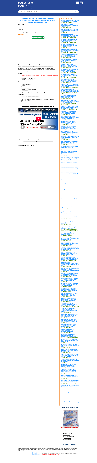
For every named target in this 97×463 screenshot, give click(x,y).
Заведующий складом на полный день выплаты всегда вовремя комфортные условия (69, 30)
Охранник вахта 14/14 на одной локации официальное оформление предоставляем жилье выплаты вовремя (70, 387)
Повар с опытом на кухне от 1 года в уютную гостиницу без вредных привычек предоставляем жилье (69, 294)
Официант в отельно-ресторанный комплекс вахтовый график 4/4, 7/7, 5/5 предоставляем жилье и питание (69, 173)
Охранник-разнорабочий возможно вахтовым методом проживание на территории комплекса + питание (68, 299)
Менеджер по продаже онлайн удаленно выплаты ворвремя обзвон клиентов (70, 21)
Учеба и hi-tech (66, 435)
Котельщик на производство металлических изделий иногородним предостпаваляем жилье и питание (69, 35)
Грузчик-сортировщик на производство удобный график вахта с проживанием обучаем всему (69, 190)
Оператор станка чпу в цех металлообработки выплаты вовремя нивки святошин (69, 25)
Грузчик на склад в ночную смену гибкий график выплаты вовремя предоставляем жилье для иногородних (70, 269)
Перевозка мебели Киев (58, 449)
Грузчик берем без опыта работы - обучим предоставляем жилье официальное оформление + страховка (70, 127)
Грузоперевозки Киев (40, 449)
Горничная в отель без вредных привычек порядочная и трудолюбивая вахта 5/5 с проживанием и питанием (69, 258)
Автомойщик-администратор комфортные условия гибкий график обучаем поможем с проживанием (69, 80)
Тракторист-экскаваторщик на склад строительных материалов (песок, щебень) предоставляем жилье (69, 112)
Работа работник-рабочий (32, 32)
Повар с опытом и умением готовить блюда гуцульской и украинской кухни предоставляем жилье (69, 397)
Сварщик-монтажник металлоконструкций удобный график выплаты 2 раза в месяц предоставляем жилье (70, 264)
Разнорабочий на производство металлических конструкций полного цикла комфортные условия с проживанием (69, 221)
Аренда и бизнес (67, 439)
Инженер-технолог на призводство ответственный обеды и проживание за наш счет (69, 75)
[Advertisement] (55, 4)
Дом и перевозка (67, 438)
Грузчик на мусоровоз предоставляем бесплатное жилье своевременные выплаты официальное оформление (69, 274)
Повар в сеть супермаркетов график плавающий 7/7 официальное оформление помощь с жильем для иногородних (69, 153)
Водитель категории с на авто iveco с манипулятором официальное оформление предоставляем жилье (69, 211)
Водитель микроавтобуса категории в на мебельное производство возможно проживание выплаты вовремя (70, 381)
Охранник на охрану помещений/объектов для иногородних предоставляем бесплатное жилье (68, 335)
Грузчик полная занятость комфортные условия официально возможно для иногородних (70, 60)
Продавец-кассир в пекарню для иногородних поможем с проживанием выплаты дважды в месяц (69, 132)
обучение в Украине (36, 448)
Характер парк (21, 24)
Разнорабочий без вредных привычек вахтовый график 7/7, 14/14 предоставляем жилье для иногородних (70, 147)
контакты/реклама (32, 449)
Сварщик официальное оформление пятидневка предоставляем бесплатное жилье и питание (70, 50)
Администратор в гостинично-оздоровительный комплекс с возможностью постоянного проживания (70, 392)
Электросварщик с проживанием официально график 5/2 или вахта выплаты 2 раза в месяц (68, 122)
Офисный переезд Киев (49, 449)
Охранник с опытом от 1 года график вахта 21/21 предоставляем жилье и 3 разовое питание (69, 340)
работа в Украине (21, 448)
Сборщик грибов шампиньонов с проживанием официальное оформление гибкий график (68, 330)
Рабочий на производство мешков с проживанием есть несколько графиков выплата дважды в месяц (70, 195)
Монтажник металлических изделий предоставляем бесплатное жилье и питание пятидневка (69, 40)
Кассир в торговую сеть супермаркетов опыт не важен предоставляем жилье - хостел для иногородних (69, 284)
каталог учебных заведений (23, 449)
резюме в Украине (28, 448)
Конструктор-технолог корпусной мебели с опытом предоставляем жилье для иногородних (70, 137)
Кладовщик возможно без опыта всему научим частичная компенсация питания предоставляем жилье (70, 248)
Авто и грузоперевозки (68, 436)
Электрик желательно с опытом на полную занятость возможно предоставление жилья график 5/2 (68, 365)
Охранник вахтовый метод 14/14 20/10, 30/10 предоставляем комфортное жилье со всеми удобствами (69, 315)
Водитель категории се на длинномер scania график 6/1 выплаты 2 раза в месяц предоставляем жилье (69, 279)
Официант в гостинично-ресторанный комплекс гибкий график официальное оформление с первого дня (69, 107)
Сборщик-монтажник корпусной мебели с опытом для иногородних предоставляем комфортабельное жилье (70, 200)
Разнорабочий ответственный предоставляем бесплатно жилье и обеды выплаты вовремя (69, 45)
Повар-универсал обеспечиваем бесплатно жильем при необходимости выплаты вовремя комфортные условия (70, 90)
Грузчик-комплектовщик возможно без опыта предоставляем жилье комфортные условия (69, 233)
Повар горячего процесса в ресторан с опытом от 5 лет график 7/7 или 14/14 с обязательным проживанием (69, 142)
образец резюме (52, 448)
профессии (65, 448)
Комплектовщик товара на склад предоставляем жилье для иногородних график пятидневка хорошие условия (70, 206)
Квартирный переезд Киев (69, 449)
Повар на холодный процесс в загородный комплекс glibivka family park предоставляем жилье (70, 238)
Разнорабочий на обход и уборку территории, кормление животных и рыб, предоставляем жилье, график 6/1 (70, 402)
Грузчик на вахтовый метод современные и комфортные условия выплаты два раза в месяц (69, 243)
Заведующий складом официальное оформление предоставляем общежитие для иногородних (70, 360)
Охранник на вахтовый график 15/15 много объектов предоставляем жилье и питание (70, 345)
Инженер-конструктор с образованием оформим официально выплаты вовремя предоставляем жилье (69, 70)
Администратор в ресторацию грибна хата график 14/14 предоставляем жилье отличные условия (70, 350)
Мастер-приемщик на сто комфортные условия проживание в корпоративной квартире (69, 168)
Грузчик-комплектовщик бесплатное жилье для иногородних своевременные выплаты (70, 376)
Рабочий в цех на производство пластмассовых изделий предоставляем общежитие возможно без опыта (69, 310)
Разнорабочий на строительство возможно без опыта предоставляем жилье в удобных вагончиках (69, 304)
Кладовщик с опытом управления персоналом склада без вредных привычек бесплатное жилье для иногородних (68, 371)
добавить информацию (44, 448)
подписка (58, 448)
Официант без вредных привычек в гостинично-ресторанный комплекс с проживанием (69, 163)
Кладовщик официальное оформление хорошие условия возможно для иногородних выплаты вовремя (69, 55)
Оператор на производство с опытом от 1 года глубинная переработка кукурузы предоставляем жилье (70, 216)
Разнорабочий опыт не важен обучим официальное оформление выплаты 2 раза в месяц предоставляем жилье (69, 289)
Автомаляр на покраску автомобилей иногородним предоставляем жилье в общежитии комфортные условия (69, 178)
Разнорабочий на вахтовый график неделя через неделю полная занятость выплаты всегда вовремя (70, 101)
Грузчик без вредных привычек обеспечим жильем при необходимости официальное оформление (69, 253)
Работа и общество (67, 433)
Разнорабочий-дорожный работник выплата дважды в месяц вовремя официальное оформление (68, 325)
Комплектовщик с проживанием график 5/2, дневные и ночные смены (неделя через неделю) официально (69, 227)
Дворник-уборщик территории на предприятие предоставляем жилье (69, 184)
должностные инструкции (72, 448)
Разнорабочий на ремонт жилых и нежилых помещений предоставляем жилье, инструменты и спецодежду (69, 320)
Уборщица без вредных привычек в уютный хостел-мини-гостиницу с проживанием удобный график (68, 96)
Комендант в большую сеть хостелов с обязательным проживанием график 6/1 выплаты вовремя (70, 85)
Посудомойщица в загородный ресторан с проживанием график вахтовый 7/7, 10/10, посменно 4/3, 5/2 (70, 158)
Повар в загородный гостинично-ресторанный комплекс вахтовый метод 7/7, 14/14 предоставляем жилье (70, 117)
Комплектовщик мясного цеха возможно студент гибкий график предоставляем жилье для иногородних (70, 355)
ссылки (61, 448)
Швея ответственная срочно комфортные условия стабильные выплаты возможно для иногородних (69, 65)
